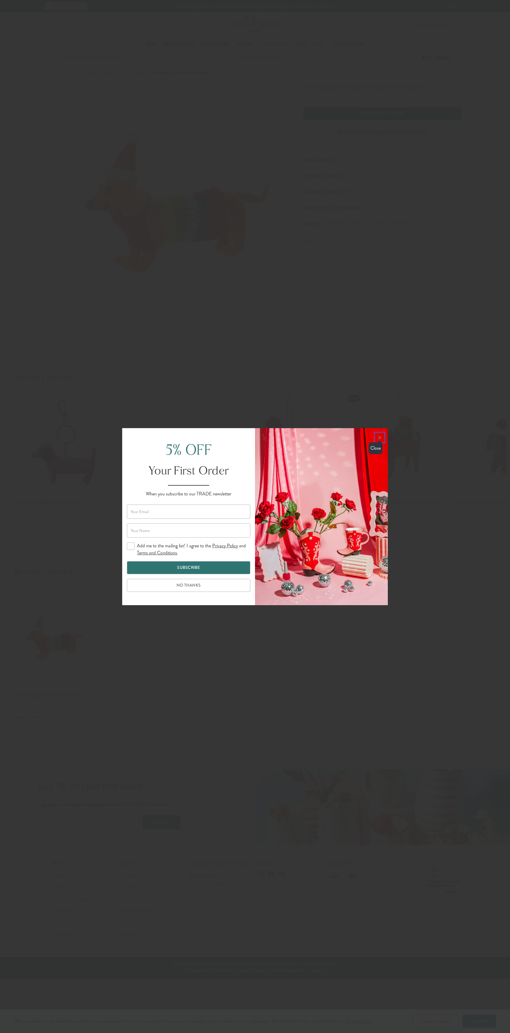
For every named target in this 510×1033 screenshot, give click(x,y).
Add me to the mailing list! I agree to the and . (191, 549)
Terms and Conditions (157, 552)
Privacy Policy (225, 545)
